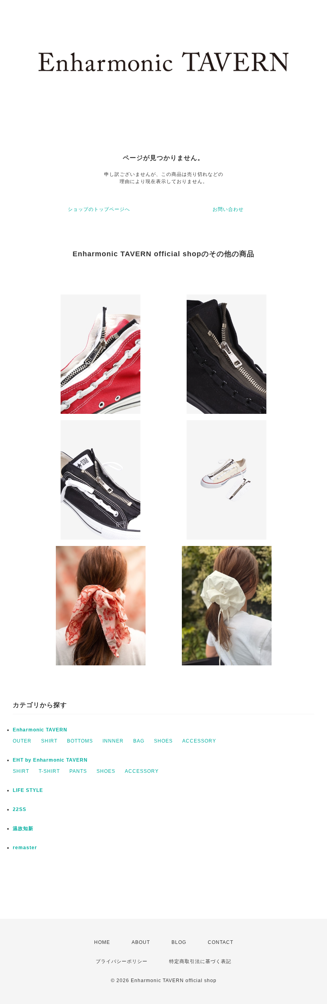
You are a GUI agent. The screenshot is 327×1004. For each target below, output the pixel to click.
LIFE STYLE (28, 790)
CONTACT (220, 942)
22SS (19, 809)
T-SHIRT (49, 771)
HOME (102, 942)
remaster (25, 847)
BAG (138, 741)
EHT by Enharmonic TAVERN (50, 760)
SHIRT (49, 741)
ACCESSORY (199, 741)
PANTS (78, 771)
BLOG (178, 942)
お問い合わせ (228, 209)
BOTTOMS (80, 741)
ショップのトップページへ (99, 209)
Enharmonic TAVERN (40, 730)
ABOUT (141, 942)
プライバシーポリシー (122, 961)
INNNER (113, 741)
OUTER (22, 741)
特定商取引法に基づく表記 (200, 961)
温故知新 (23, 828)
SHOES (163, 741)
